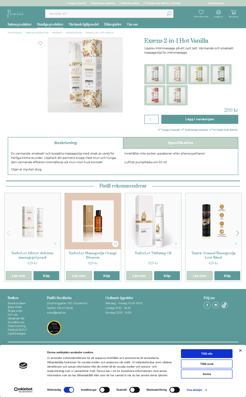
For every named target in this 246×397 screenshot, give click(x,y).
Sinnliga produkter (50, 25)
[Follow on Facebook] (207, 305)
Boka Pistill (14, 307)
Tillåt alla (206, 353)
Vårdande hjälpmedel (84, 25)
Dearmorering (17, 326)
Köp (46, 276)
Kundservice (216, 3)
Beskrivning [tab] (65, 143)
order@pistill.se (56, 312)
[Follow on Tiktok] (224, 305)
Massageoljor (74, 32)
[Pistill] (16, 13)
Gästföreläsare (17, 333)
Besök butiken (17, 303)
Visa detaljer (194, 389)
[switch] (104, 390)
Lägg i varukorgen (199, 119)
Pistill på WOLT (17, 329)
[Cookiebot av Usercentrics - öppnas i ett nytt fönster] (23, 390)
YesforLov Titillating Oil (153, 253)
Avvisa (207, 374)
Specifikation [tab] (180, 143)
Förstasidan (15, 32)
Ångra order (15, 311)
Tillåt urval (206, 363)
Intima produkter (20, 25)
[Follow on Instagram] (216, 305)
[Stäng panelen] (240, 350)
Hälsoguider (113, 25)
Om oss (132, 25)
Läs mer (19, 276)
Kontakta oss (16, 322)
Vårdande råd (16, 318)
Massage (57, 32)
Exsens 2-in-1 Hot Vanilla (99, 32)
